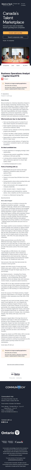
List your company (23, 4)
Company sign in (16, 4)
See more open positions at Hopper (15, 364)
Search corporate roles (15, 37)
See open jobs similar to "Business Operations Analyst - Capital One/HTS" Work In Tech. (16, 88)
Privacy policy (12, 377)
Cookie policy (19, 377)
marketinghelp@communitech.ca (15, 459)
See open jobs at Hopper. (11, 85)
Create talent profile (15, 33)
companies (6, 65)
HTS (7, 251)
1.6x (11, 287)
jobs (12, 65)
